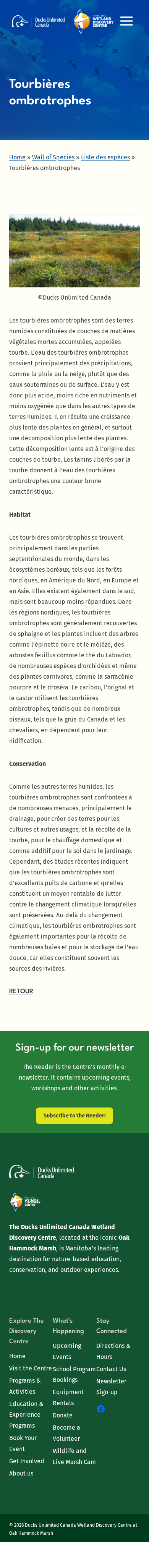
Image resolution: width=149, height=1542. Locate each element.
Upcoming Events (67, 1351)
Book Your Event (23, 1443)
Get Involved (26, 1461)
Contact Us (111, 1369)
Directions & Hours (113, 1351)
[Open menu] (126, 21)
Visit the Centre (30, 1368)
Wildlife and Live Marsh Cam (74, 1456)
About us (21, 1473)
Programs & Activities (25, 1386)
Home (17, 1356)
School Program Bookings (74, 1374)
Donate (63, 1415)
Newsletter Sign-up (111, 1387)
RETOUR (21, 991)
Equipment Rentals (68, 1397)
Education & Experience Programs (26, 1415)
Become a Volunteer (66, 1433)
